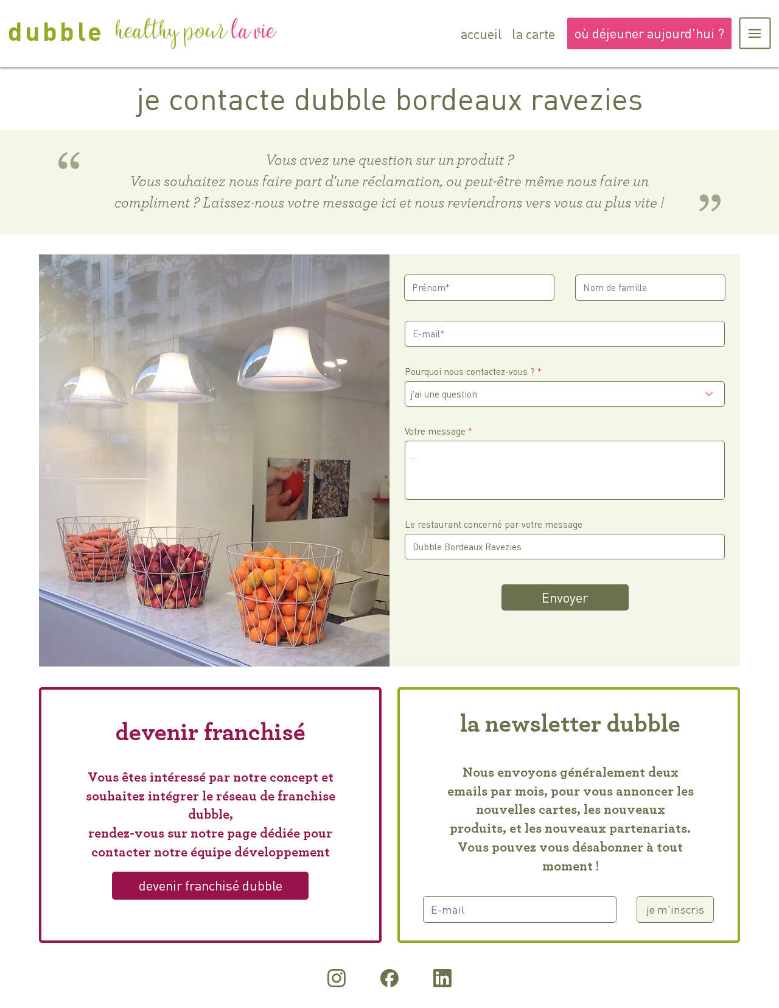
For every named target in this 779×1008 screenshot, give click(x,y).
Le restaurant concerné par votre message (493, 524)
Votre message (435, 431)
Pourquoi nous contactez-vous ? (470, 371)
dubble (56, 30)
